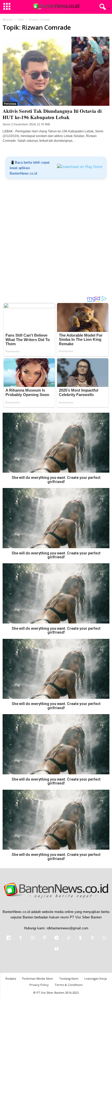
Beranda (8, 19)
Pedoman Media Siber (37, 978)
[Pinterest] (45, 938)
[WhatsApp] (103, 938)
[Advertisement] (56, 239)
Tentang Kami (68, 978)
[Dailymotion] (9, 938)
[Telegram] (57, 938)
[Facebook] (21, 938)
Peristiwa (10, 104)
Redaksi (10, 978)
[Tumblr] (80, 938)
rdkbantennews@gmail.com (67, 928)
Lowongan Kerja (95, 978)
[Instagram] (33, 938)
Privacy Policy (39, 985)
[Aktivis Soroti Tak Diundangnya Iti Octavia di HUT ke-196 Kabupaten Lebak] (56, 71)
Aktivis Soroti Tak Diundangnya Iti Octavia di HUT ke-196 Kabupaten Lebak (52, 114)
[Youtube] (56, 949)
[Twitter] (92, 938)
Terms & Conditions (69, 985)
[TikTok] (68, 938)
